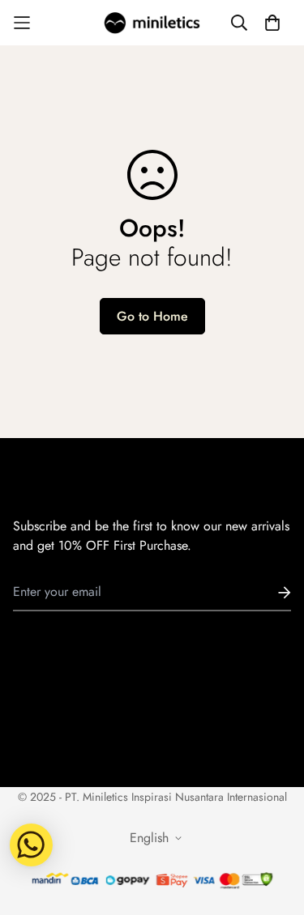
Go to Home (152, 316)
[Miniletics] (152, 22)
